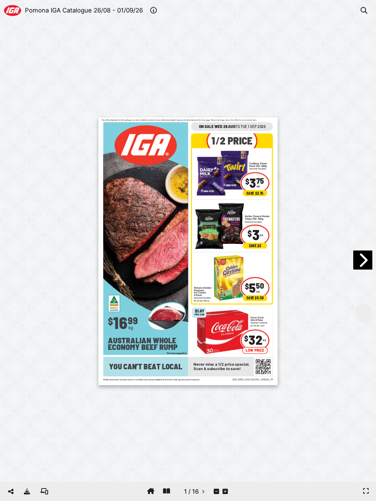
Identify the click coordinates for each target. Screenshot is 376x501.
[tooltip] (27, 491)
